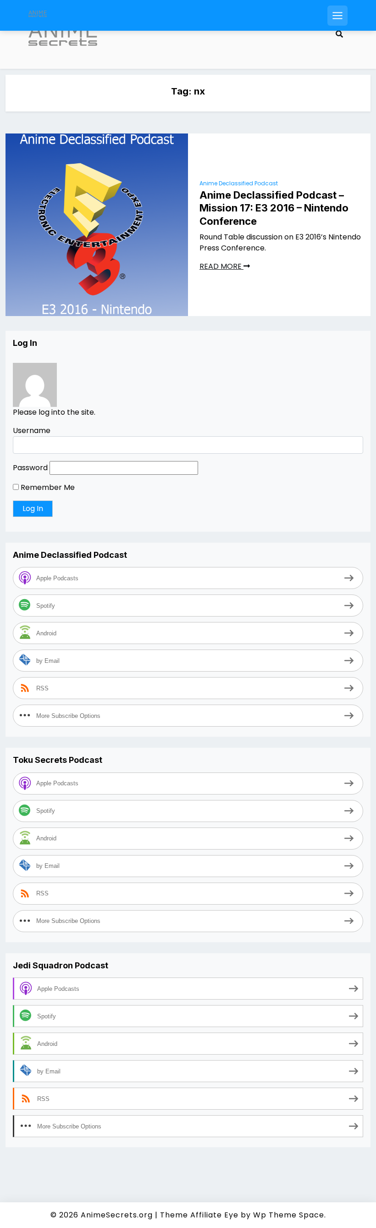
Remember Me (47, 487)
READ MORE (221, 266)
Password (30, 467)
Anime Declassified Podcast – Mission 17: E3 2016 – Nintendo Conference (273, 208)
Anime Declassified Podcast (238, 183)
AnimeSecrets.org (117, 1215)
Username (31, 430)
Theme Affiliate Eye (199, 1215)
